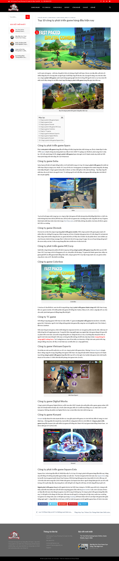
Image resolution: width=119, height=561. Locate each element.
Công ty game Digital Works (49, 136)
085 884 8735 (47, 1)
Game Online (35, 7)
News (66, 17)
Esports (45, 17)
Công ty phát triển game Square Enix (52, 140)
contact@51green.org (52, 543)
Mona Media (75, 558)
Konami (40, 418)
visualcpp (73, 496)
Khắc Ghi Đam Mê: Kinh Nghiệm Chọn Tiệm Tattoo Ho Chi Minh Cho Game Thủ (21, 43)
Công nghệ (76, 7)
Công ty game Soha (46, 122)
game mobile (85, 489)
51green (48, 547)
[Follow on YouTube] (109, 1)
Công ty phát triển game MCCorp (50, 127)
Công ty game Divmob (47, 124)
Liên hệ (93, 7)
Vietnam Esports (95, 350)
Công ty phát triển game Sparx (49, 120)
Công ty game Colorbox (47, 129)
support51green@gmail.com (54, 545)
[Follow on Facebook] (101, 1)
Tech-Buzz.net (68, 221)
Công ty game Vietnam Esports (50, 133)
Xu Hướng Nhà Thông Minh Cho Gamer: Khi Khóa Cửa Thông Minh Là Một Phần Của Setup (21, 56)
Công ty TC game (45, 131)
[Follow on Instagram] (103, 1)
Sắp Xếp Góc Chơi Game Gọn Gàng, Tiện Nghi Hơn (20, 36)
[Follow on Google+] (106, 1)
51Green (56, 558)
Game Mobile (57, 7)
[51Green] (17, 7)
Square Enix (101, 476)
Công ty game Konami (47, 138)
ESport (67, 7)
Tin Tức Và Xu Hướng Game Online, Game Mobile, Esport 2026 (21, 30)
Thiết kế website (64, 558)
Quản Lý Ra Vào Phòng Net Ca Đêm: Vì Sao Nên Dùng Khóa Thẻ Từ (21, 50)
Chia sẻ (85, 7)
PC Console (46, 7)
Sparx (43, 152)
